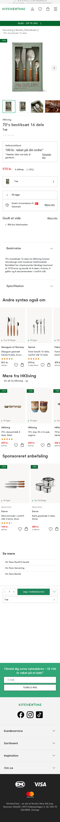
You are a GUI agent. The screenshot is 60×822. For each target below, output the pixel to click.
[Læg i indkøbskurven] (22, 365)
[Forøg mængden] (14, 592)
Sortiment (11, 743)
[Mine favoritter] (40, 9)
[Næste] (54, 68)
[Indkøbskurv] (48, 9)
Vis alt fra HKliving (13, 381)
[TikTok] (39, 714)
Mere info (50, 205)
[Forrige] (6, 68)
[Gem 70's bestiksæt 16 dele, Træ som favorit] (54, 592)
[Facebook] (20, 714)
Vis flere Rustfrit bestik (17, 562)
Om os (8, 768)
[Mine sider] (32, 9)
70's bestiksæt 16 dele (15, 33)
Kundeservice (13, 731)
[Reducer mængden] (5, 592)
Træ (6, 600)
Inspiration (11, 755)
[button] (8, 135)
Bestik (19, 30)
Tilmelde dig (46, 156)
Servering (8, 30)
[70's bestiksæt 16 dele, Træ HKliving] (30, 67)
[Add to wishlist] (16, 365)
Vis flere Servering (14, 568)
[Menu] (55, 9)
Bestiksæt (31, 30)
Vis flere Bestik (13, 574)
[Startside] (14, 9)
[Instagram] (30, 714)
